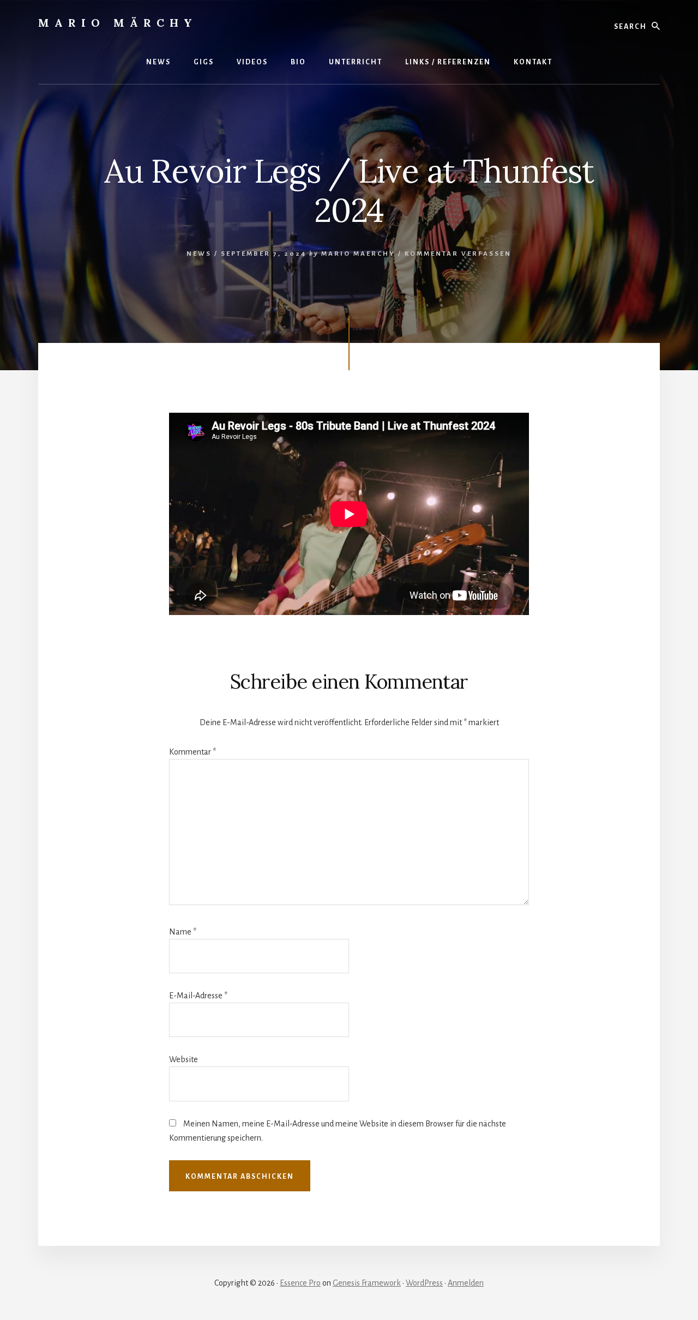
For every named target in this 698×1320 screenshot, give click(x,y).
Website (183, 1059)
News (199, 253)
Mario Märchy (117, 22)
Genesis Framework (367, 1283)
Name (182, 931)
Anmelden (466, 1283)
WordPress (424, 1283)
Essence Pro (300, 1283)
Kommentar (192, 752)
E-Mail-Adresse (198, 995)
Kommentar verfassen (458, 253)
